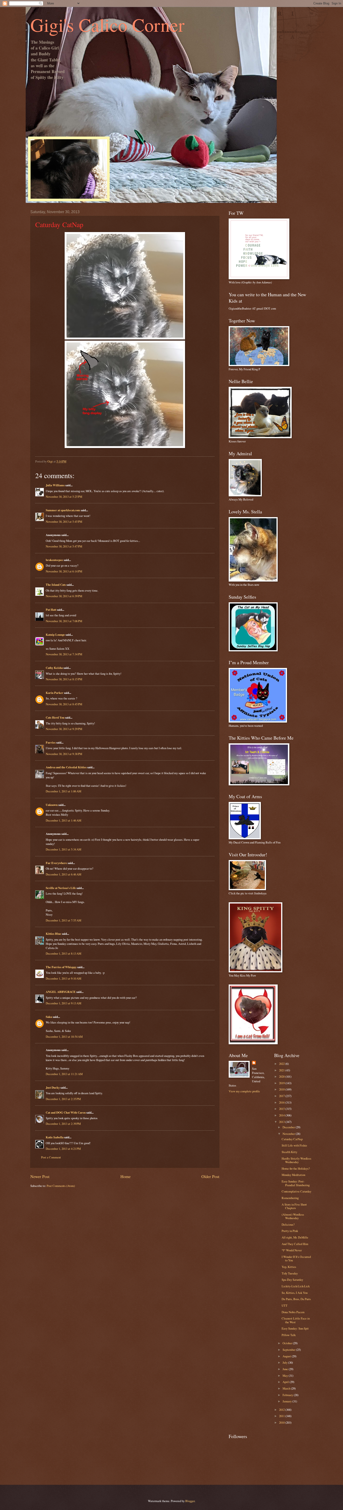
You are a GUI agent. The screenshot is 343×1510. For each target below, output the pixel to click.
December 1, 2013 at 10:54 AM (64, 1036)
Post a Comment (51, 1157)
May (286, 1375)
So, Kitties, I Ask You (295, 1293)
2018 (282, 1089)
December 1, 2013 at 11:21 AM (64, 1074)
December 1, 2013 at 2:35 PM (63, 1099)
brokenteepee (54, 560)
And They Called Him (295, 1244)
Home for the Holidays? (296, 1168)
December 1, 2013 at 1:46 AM (63, 820)
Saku (49, 1017)
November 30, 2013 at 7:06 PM (64, 621)
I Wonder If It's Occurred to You (296, 1258)
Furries (51, 742)
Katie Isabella (54, 1137)
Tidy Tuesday (290, 1273)
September (289, 1350)
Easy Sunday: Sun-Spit (295, 1328)
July (285, 1362)
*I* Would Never (292, 1250)
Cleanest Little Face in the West (296, 1320)
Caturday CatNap (292, 1139)
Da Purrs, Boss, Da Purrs (296, 1299)
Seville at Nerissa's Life (61, 888)
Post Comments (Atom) (61, 1186)
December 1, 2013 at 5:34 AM (63, 849)
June (286, 1369)
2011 (282, 1416)
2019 (282, 1083)
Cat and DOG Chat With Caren (66, 1112)
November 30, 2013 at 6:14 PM (64, 571)
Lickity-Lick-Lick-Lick (296, 1286)
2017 (282, 1096)
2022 (282, 1064)
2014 (282, 1115)
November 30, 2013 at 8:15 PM (64, 679)
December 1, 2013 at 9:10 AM (63, 978)
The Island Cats (56, 584)
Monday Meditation (293, 1175)
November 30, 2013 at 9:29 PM (64, 729)
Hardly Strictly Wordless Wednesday (296, 1160)
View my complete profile (244, 1091)
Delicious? (288, 1224)
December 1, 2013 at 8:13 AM (63, 953)
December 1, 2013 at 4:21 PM (63, 1149)
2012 (282, 1410)
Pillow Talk (289, 1335)
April (286, 1382)
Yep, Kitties (289, 1267)
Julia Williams (55, 485)
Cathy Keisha (54, 668)
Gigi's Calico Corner (107, 24)
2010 (282, 1422)
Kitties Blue (53, 933)
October (288, 1343)
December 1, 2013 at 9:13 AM (63, 1003)
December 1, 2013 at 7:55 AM (63, 920)
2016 (282, 1102)
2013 (282, 1122)
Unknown (52, 805)
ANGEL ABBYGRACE (61, 992)
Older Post (210, 1176)
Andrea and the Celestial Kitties (66, 767)
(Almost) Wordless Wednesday (293, 1216)
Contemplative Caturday (296, 1191)
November (289, 1134)
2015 (282, 1109)
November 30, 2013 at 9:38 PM (64, 754)
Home (125, 1176)
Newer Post (39, 1176)
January (287, 1401)
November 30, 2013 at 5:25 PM (64, 496)
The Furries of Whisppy (61, 967)
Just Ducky (53, 1087)
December (289, 1127)
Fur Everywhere (56, 863)
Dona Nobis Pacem (293, 1312)
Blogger (190, 1501)
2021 (282, 1070)
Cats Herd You (55, 717)
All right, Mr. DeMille (295, 1237)
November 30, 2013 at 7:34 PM (64, 654)
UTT (284, 1305)
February (288, 1395)
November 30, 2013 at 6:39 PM (64, 596)
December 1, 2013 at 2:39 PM (63, 1124)
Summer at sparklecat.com (63, 510)
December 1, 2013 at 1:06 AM (63, 791)
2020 (282, 1076)
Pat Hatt (51, 609)
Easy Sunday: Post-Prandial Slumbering (296, 1183)
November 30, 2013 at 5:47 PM (64, 546)
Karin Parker (54, 693)
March (287, 1388)
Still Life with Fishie (294, 1145)
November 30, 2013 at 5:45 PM (64, 521)
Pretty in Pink (290, 1231)
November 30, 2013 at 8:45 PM (64, 704)
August (287, 1356)
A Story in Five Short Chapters (294, 1206)
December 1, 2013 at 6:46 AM (63, 874)
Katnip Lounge (55, 634)
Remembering (290, 1198)
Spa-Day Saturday (292, 1279)
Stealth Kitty (289, 1152)
